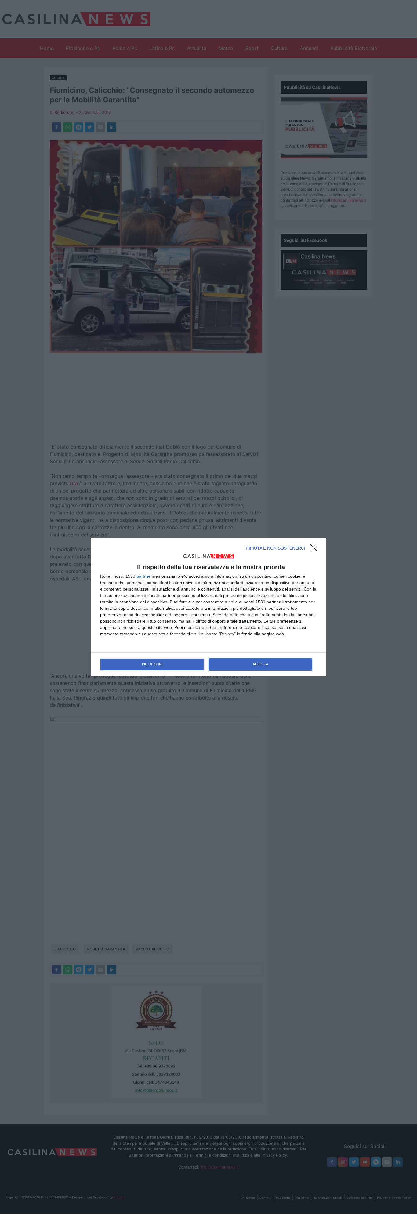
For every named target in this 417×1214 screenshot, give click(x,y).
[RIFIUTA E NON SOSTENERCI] (315, 549)
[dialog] (208, 607)
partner (143, 576)
